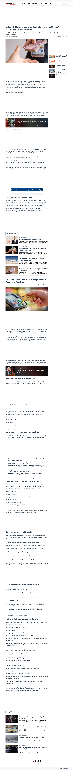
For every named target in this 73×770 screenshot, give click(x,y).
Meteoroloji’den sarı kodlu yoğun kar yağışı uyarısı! (31, 738)
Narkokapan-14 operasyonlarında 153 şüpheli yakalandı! (32, 717)
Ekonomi (24, 3)
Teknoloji (41, 3)
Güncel (28, 3)
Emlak (46, 3)
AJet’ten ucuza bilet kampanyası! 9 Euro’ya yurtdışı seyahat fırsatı (31, 259)
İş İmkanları (34, 3)
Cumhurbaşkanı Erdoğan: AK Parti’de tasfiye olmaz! (30, 371)
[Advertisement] (36, 14)
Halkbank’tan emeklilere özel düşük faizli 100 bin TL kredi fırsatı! (33, 269)
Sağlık (50, 3)
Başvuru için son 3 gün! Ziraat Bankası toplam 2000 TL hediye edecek (32, 249)
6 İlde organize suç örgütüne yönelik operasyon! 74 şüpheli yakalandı (33, 748)
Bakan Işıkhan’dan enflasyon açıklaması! (31, 239)
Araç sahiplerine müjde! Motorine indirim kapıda (32, 122)
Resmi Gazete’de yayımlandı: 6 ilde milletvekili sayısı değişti (32, 728)
